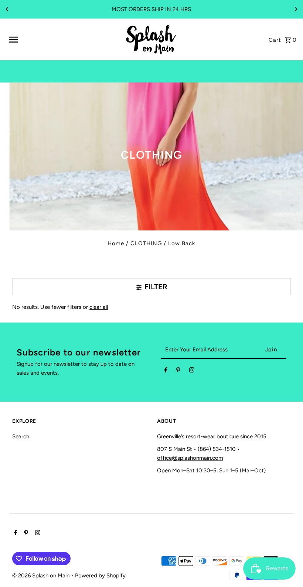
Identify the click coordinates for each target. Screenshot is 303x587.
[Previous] (7, 9)
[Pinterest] (178, 371)
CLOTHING (146, 243)
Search (20, 436)
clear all (98, 307)
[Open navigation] (63, 39)
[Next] (295, 9)
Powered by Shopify (100, 575)
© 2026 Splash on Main (41, 575)
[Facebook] (165, 371)
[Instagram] (191, 371)
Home (116, 243)
